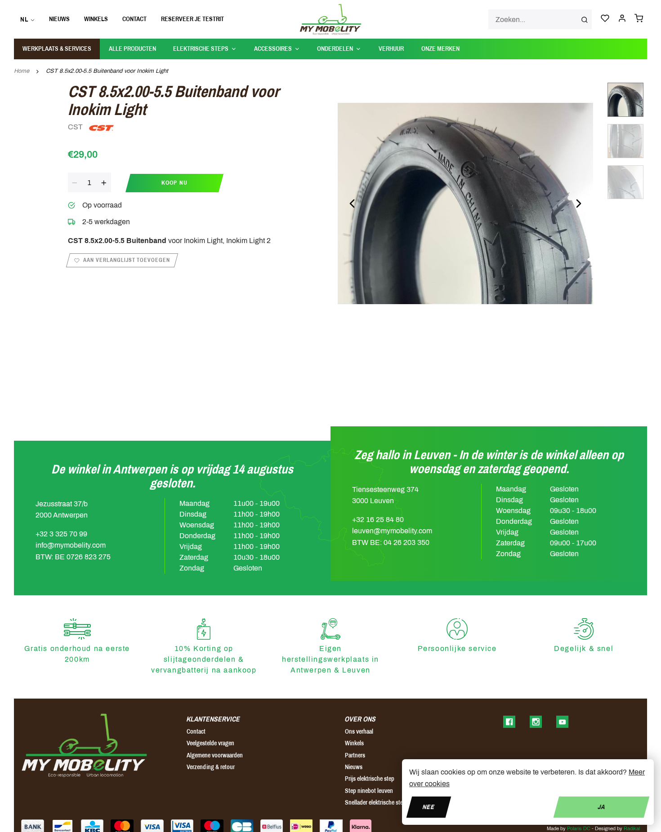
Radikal (632, 828)
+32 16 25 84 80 (378, 519)
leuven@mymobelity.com (392, 531)
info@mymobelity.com (71, 545)
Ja (601, 806)
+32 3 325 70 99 (61, 534)
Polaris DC (578, 828)
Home (21, 71)
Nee (428, 806)
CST (76, 127)
